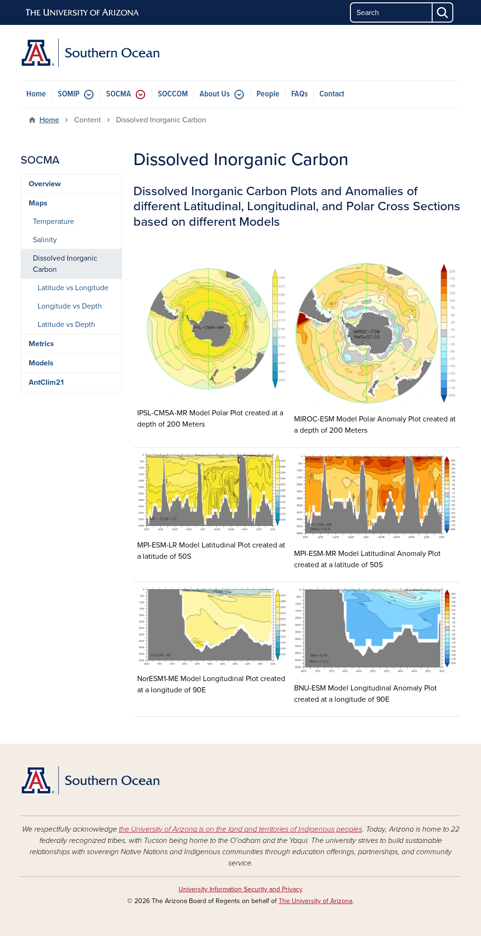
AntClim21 (46, 382)
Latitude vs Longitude (73, 288)
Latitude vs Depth (66, 324)
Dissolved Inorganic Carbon (65, 264)
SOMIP (68, 94)
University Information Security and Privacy (240, 889)
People (267, 94)
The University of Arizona (315, 901)
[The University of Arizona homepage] (82, 12)
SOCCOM (173, 94)
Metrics (41, 344)
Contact (331, 94)
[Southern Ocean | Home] (90, 53)
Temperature (53, 221)
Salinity (45, 240)
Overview (45, 184)
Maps (38, 203)
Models (41, 363)
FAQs (299, 94)
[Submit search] (443, 12)
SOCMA (118, 94)
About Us (215, 94)
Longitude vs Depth (70, 306)
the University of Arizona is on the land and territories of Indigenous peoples (240, 829)
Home (36, 94)
